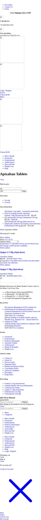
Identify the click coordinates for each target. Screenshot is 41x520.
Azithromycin (9, 345)
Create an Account (6, 469)
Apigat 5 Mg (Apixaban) (11, 269)
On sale (7, 200)
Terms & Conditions (12, 370)
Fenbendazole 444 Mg (13, 394)
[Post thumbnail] (23, 309)
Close (2, 180)
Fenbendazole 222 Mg (13, 392)
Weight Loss (9, 349)
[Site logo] (12, 62)
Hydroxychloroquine (12, 341)
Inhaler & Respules (11, 347)
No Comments (18, 315)
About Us (8, 360)
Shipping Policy (10, 364)
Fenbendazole (10, 339)
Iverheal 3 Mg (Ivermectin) (14, 215)
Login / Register (10, 451)
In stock (7, 202)
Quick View (17, 259)
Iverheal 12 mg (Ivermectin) (15, 383)
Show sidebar (5, 237)
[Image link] (12, 282)
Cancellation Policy (12, 368)
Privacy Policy (10, 362)
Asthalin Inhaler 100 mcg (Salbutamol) (18, 386)
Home (2, 230)
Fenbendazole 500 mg (13, 226)
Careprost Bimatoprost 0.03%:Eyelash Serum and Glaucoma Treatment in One (22, 312)
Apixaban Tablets (6, 257)
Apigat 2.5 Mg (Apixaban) (12, 252)
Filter (24, 191)
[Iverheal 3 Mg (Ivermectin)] (23, 213)
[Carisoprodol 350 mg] (13, 217)
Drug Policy (9, 375)
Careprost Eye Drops (12, 388)
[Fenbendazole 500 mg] (23, 224)
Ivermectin (8, 337)
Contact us (8, 358)
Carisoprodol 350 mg (29, 217)
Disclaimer (8, 373)
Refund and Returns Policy (14, 366)
